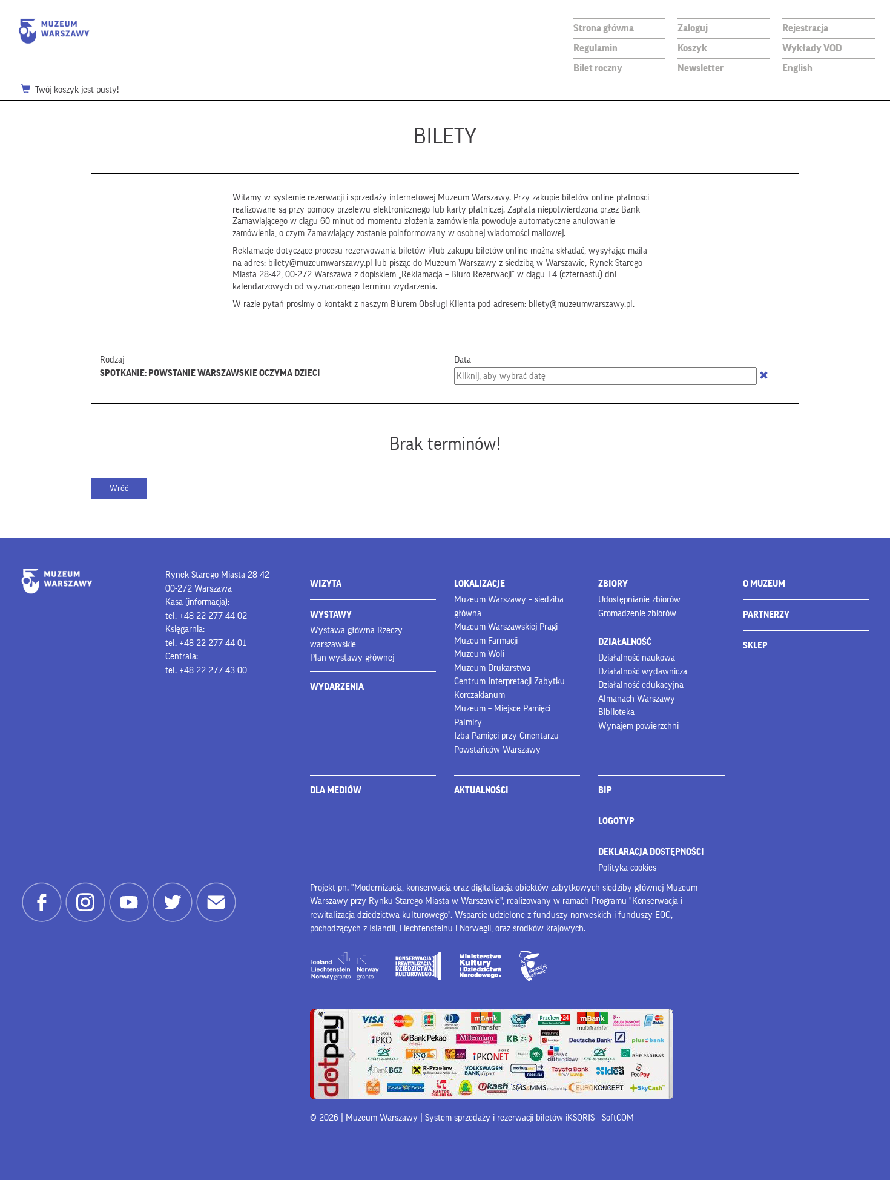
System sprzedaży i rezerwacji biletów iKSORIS (510, 1117)
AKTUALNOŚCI (481, 790)
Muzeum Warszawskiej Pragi (506, 626)
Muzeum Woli (479, 654)
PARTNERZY (766, 614)
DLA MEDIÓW (335, 790)
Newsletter (700, 68)
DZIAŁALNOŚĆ (624, 642)
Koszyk (692, 48)
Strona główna (603, 28)
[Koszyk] (28, 90)
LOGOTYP (616, 821)
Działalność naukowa (636, 657)
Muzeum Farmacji (486, 640)
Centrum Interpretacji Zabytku (509, 681)
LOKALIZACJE (479, 583)
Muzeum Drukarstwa (492, 668)
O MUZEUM (764, 583)
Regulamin (595, 48)
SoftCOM (618, 1117)
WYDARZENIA (337, 686)
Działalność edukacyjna (641, 685)
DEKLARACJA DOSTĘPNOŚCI (651, 852)
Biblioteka (616, 712)
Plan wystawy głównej (352, 657)
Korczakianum (479, 695)
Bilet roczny (597, 68)
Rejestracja (805, 28)
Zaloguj (692, 28)
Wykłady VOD (812, 48)
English (797, 68)
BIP (605, 790)
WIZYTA (325, 583)
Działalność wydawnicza (642, 671)
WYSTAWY (331, 614)
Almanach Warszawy (636, 699)
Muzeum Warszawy (54, 31)
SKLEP (755, 645)
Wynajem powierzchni (638, 726)
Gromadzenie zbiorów (637, 613)
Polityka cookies (627, 867)
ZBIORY (613, 583)
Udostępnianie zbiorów (639, 599)
